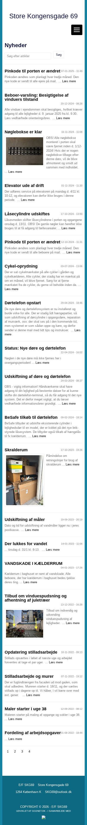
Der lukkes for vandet (26, 544)
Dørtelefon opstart (23, 303)
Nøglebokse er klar (23, 132)
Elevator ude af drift (24, 185)
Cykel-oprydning (21, 266)
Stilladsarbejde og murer (29, 676)
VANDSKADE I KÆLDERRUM (33, 563)
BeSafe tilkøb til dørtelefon (31, 417)
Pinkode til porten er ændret (32, 71)
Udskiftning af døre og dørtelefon (38, 376)
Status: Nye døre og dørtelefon (35, 348)
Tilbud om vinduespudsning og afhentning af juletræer (36, 598)
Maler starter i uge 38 (25, 709)
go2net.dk (38, 811)
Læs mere (69, 81)
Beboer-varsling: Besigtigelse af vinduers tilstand (36, 97)
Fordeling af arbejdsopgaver (33, 733)
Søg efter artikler (18, 56)
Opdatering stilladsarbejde (31, 652)
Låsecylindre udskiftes (27, 214)
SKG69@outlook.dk (58, 792)
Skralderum (16, 450)
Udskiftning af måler (25, 519)
